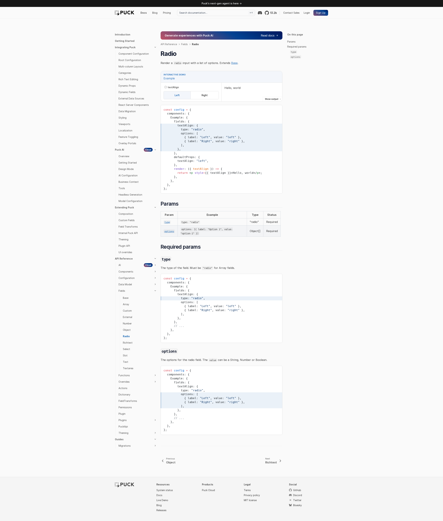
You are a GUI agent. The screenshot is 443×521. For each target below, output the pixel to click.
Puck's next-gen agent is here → (222, 3)
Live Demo (162, 500)
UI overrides (125, 252)
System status (164, 490)
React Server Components (134, 104)
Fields (122, 290)
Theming (123, 239)
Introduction (122, 34)
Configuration (127, 277)
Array (126, 304)
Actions (123, 388)
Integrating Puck (125, 47)
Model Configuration (130, 201)
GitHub (297, 490)
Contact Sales (291, 12)
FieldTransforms (128, 400)
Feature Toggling (128, 136)
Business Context (129, 181)
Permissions (125, 407)
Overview (124, 156)
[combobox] (216, 13)
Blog (154, 12)
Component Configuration (134, 53)
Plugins (123, 420)
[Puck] (124, 13)
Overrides (124, 381)
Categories (125, 72)
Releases (161, 510)
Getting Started (124, 40)
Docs (144, 12)
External (127, 317)
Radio (126, 336)
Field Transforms (128, 226)
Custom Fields (127, 220)
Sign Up (321, 12)
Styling (122, 117)
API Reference (124, 258)
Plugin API (124, 245)
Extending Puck (124, 207)
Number (127, 323)
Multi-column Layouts (131, 66)
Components (126, 271)
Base (125, 297)
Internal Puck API (128, 233)
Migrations (125, 445)
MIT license (250, 500)
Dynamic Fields (127, 92)
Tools (122, 188)
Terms (247, 490)
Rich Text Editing (128, 79)
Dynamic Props (127, 85)
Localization (125, 130)
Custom (127, 310)
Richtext (128, 342)
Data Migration (127, 111)
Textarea (128, 368)
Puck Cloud (208, 490)
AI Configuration (128, 175)
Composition (126, 213)
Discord (297, 495)
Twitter (297, 500)
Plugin (122, 413)
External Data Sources (131, 98)
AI (135, 265)
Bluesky (297, 505)
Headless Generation (130, 194)
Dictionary (124, 394)
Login (307, 12)
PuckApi (123, 426)
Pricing (167, 12)
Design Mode (126, 169)
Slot (125, 355)
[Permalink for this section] (181, 204)
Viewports (124, 124)
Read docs (267, 35)
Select (126, 349)
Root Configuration (130, 60)
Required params (296, 46)
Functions (124, 375)
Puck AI (133, 149)
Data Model (125, 284)
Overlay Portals (127, 143)
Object (127, 329)
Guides (119, 439)
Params (291, 41)
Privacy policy (252, 495)
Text (125, 361)
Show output (271, 99)
